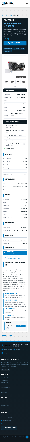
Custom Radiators (5, 387)
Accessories (4, 392)
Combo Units (4, 382)
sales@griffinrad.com (8, 420)
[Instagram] (5, 370)
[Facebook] (2, 370)
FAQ (2, 400)
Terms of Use (16, 440)
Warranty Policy (5, 405)
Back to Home (7, 335)
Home (3, 15)
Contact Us (4, 408)
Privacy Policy (8, 440)
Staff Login (22, 440)
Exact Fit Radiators (5, 377)
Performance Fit (5, 380)
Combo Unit (9, 15)
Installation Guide (5, 403)
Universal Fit (4, 385)
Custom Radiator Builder (7, 390)
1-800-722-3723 (10, 427)
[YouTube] (8, 370)
